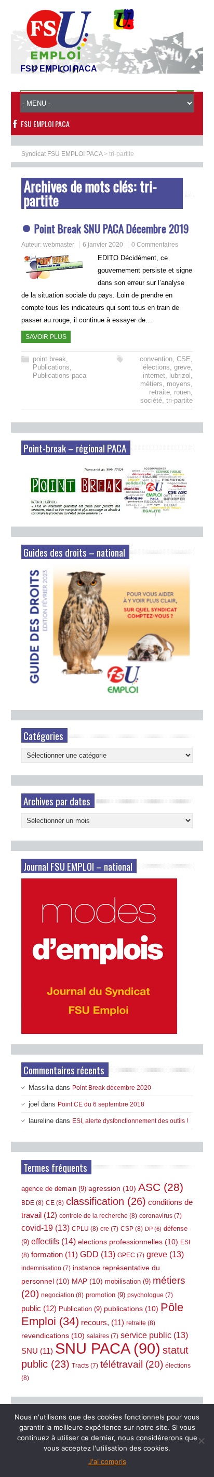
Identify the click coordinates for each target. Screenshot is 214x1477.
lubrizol (180, 375)
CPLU (85, 1228)
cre (109, 1229)
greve (182, 367)
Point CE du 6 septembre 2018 (101, 1104)
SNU (37, 1351)
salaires (102, 1336)
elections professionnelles (128, 1242)
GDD (97, 1254)
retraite (159, 392)
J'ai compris (107, 1461)
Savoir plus (45, 336)
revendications (53, 1335)
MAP (87, 1281)
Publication (80, 1309)
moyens (179, 384)
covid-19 (45, 1228)
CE (55, 1202)
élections (156, 367)
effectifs (53, 1241)
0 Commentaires (154, 244)
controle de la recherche (98, 1215)
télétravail (131, 1364)
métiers (151, 384)
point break (49, 359)
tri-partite (179, 400)
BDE (32, 1202)
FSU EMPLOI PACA (45, 123)
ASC (160, 1187)
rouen (182, 392)
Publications (51, 367)
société (151, 400)
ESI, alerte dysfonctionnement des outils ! (130, 1121)
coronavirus (160, 1216)
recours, (102, 1322)
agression (112, 1188)
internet (154, 375)
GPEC (130, 1255)
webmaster (58, 244)
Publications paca (59, 375)
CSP (132, 1228)
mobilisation (128, 1281)
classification (106, 1201)
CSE (184, 359)
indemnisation (46, 1268)
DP (153, 1229)
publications (131, 1308)
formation (54, 1255)
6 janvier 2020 (103, 244)
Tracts (85, 1365)
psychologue (150, 1295)
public (39, 1308)
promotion (105, 1295)
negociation (62, 1295)
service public (154, 1335)
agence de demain (53, 1188)
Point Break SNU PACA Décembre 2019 (111, 228)
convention (156, 359)
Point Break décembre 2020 (111, 1087)
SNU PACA (107, 1348)
